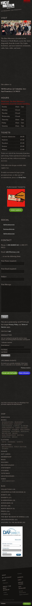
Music (15, 433)
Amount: (4, 552)
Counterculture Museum (12, 492)
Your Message (6, 284)
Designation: (5, 548)
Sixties (20, 435)
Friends (6, 594)
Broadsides (7, 447)
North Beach (6, 508)
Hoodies (11, 442)
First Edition (20, 447)
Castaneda (7, 426)
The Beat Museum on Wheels (13, 517)
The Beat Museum (8, 599)
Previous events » (26, 368)
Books (3, 420)
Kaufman (15, 431)
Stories (4, 514)
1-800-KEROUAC (12, 245)
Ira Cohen (25, 429)
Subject (3, 276)
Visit (20, 580)
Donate (4, 451)
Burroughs (7, 424)
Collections (6, 489)
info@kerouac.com (12, 252)
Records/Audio (7, 465)
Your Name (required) (8, 261)
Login (9, 331)
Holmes (15, 429)
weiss (14, 437)
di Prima (24, 426)
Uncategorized (7, 476)
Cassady (18, 424)
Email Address (5, 345)
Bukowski (19, 422)
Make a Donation (24, 373)
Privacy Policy (13, 324)
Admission (5, 417)
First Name (4, 349)
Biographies (7, 422)
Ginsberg (6, 429)
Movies (4, 506)
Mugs (3, 459)
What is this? (18, 539)
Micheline (6, 433)
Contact (20, 573)
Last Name (4, 352)
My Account (7, 577)
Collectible (6, 444)
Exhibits (4, 497)
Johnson (6, 431)
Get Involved (22, 587)
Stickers (5, 470)
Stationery (6, 468)
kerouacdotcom (8, 229)
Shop (4, 575)
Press (3, 511)
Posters (4, 462)
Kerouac (25, 431)
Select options (16, 210)
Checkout (5, 583)
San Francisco (9, 435)
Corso (16, 426)
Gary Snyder (21, 427)
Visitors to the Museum (11, 522)
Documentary (8, 481)
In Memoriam (6, 500)
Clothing (5, 439)
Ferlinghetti (8, 427)
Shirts (20, 442)
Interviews (6, 503)
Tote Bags (5, 473)
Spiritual (6, 437)
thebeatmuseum (8, 224)
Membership (6, 457)
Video (3, 479)
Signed (5, 448)
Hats (4, 442)
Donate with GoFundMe (9, 373)
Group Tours (22, 177)
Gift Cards (5, 454)
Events (4, 495)
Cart (4, 580)
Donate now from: (7, 543)
